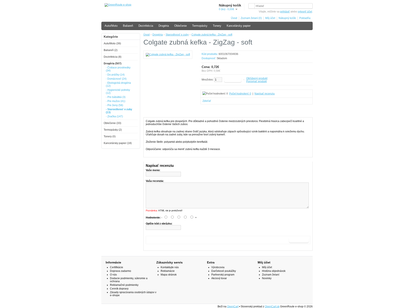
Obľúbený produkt (256, 78)
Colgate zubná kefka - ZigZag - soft (211, 34)
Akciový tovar (219, 278)
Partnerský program (222, 274)
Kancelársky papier (239, 25)
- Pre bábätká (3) (115, 97)
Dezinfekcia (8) (112, 56)
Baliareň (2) (111, 50)
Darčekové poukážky (223, 270)
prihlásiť (285, 11)
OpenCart (232, 306)
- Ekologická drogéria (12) (118, 84)
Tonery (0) (110, 136)
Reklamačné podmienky (124, 284)
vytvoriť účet (305, 11)
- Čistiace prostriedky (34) (118, 69)
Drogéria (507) (112, 63)
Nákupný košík (287, 18)
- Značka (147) (114, 116)
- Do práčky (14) (115, 74)
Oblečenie (180, 25)
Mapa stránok (169, 274)
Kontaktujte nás (170, 267)
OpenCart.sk (272, 306)
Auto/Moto (111, 25)
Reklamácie (168, 270)
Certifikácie (116, 267)
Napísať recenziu (264, 93)
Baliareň (128, 25)
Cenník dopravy (119, 288)
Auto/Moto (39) (112, 43)
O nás (113, 274)
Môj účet (270, 18)
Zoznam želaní (270, 274)
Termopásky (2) (113, 129)
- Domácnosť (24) (116, 78)
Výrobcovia (217, 267)
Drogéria (163, 25)
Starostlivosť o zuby (177, 34)
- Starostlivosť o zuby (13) (119, 111)
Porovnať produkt (256, 81)
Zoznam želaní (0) (251, 18)
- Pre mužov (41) (115, 101)
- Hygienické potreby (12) (118, 91)
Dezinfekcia (145, 25)
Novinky (266, 278)
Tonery (217, 25)
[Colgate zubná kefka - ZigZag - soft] (168, 54)
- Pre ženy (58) (114, 105)
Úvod (234, 18)
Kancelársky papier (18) (118, 143)
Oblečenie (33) (112, 123)
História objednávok (273, 270)
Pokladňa (304, 18)
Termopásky (199, 25)
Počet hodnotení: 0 (240, 93)
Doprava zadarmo (120, 270)
